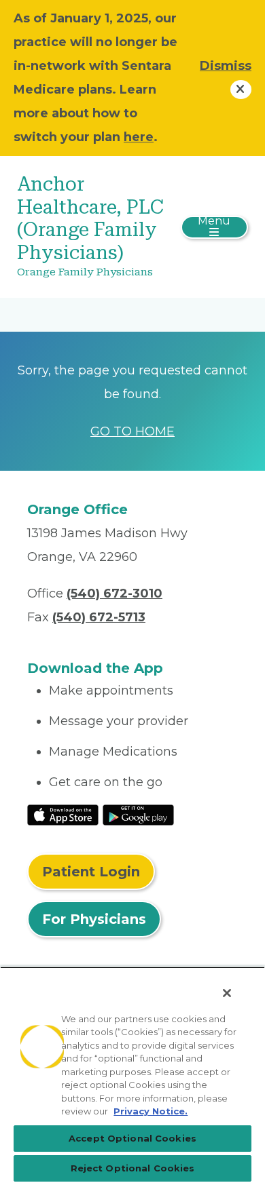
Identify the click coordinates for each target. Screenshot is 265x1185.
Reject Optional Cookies (133, 1168)
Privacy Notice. (150, 1111)
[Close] (227, 993)
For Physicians (94, 919)
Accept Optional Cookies (132, 1138)
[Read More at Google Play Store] (138, 814)
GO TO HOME (132, 431)
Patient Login (91, 871)
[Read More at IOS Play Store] (63, 814)
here (139, 137)
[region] (132, 1076)
